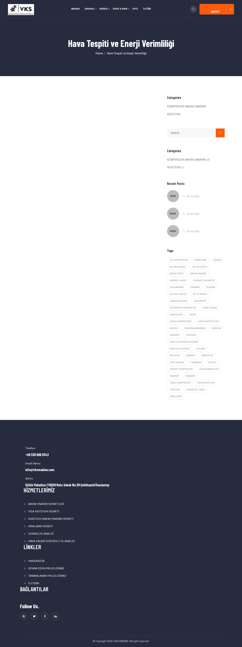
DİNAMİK (195, 287)
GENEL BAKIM (210, 307)
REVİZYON (173, 114)
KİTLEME (200, 348)
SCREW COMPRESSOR (181, 369)
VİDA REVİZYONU (206, 382)
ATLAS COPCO (199, 266)
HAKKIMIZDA (36, 561)
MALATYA (175, 355)
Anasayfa (75, 8)
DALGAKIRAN (177, 287)
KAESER (174, 328)
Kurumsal (89, 8)
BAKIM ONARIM (198, 273)
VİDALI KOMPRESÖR (180, 382)
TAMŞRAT (191, 376)
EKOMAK (210, 287)
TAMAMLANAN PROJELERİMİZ (47, 576)
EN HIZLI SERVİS (178, 294)
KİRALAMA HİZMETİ (40, 526)
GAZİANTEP (200, 301)
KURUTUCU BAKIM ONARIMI (184, 341)
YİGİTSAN (175, 389)
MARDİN (190, 355)
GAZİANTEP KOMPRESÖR (183, 307)
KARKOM (216, 328)
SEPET (135, 8)
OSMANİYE (196, 362)
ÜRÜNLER (103, 8)
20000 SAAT (201, 260)
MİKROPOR (207, 355)
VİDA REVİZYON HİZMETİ (43, 511)
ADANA (217, 260)
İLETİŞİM (147, 8)
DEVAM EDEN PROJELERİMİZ (46, 568)
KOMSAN (174, 335)
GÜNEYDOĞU (176, 314)
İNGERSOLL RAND (195, 389)
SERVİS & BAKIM (120, 8)
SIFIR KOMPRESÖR (208, 369)
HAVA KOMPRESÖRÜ (180, 321)
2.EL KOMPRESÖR (179, 260)
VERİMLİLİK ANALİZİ (41, 534)
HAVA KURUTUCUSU (208, 321)
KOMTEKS (191, 335)
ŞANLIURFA (176, 396)
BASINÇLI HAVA (178, 280)
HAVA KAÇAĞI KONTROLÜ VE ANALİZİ (51, 541)
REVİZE (212, 362)
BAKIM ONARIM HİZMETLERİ (46, 504)
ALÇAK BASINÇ (178, 266)
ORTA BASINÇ (177, 362)
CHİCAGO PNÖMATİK (204, 280)
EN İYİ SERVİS (200, 294)
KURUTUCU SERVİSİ (180, 348)
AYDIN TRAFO (177, 273)
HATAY (192, 314)
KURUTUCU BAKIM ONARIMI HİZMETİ (51, 519)
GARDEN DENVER (178, 301)
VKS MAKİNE (121, 641)
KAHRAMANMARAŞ (195, 328)
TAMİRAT (174, 376)
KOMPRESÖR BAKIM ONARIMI (186, 106)
